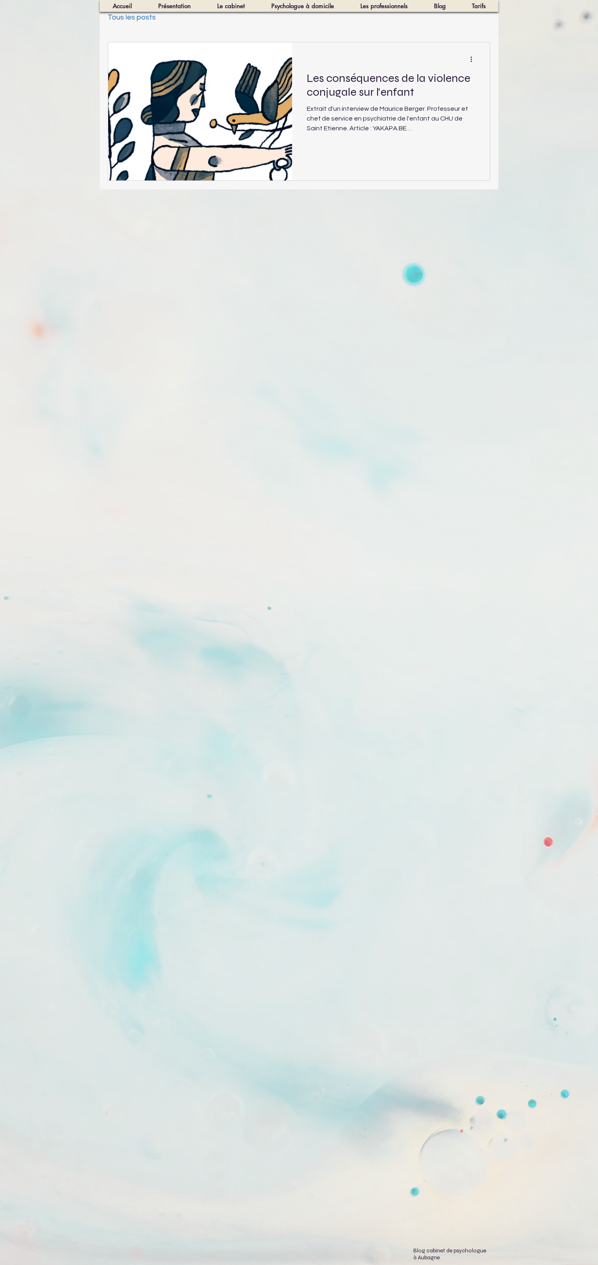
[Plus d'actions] (474, 59)
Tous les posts (132, 17)
